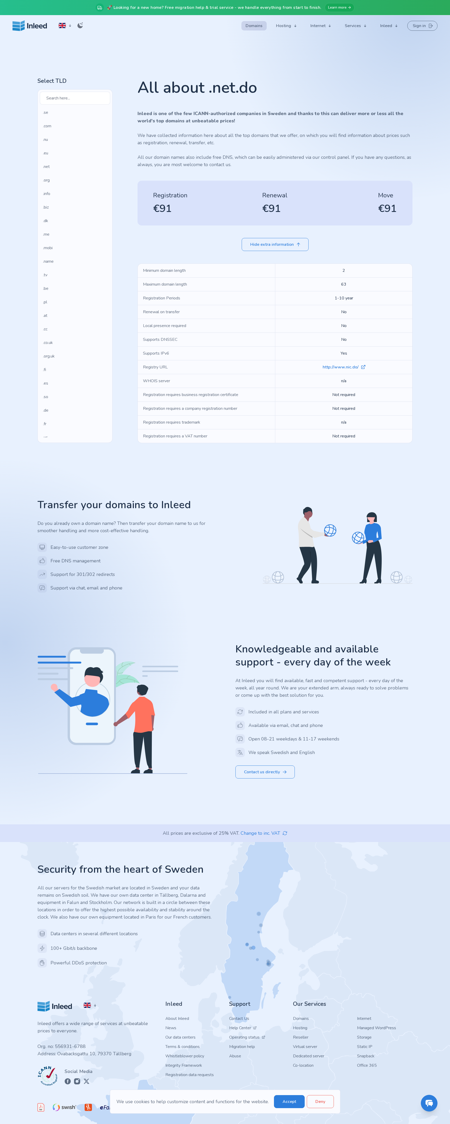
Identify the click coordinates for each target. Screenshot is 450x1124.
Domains (301, 1018)
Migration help (242, 1047)
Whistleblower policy (184, 1056)
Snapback (365, 1056)
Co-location (303, 1065)
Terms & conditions (182, 1047)
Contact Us (239, 1018)
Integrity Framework (183, 1065)
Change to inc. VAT (260, 833)
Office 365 (367, 1065)
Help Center (240, 1028)
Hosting (300, 1028)
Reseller (300, 1037)
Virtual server (305, 1047)
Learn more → (339, 7)
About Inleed (177, 1018)
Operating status (244, 1037)
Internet (364, 1018)
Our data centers (180, 1037)
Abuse (235, 1056)
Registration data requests (189, 1075)
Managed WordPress (376, 1028)
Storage (364, 1037)
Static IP (364, 1047)
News (170, 1028)
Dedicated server (308, 1056)
